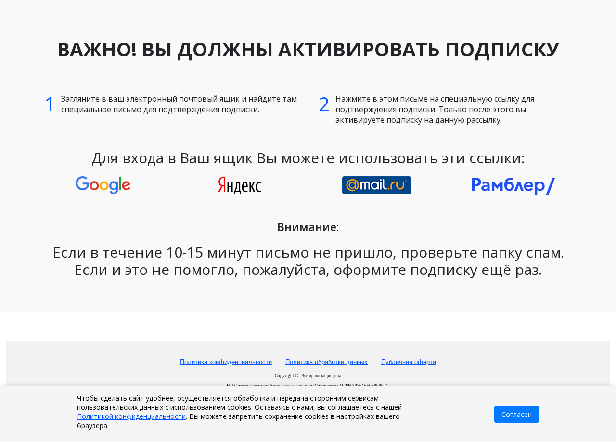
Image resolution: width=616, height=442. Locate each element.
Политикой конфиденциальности (131, 416)
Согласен (516, 414)
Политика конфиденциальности (226, 361)
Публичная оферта (408, 361)
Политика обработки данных (326, 361)
